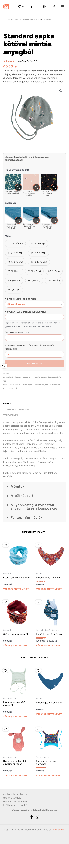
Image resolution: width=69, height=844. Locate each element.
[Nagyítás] (18, 187)
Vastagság (11, 203)
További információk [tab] (16, 409)
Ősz (31, 377)
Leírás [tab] (7, 403)
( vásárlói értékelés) (26, 61)
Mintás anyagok (52, 385)
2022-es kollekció (36, 385)
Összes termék (21, 377)
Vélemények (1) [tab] (12, 415)
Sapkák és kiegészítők (30, 20)
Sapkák (47, 20)
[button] (61, 91)
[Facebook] (31, 817)
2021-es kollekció (18, 385)
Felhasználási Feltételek (15, 801)
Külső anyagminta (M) (17, 170)
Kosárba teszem (34, 363)
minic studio (58, 829)
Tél (4, 381)
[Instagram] (37, 817)
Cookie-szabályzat (12, 798)
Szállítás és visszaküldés (15, 805)
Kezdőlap (12, 20)
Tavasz (11, 388)
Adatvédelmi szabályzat (15, 794)
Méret (8, 236)
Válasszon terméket (16, 589)
